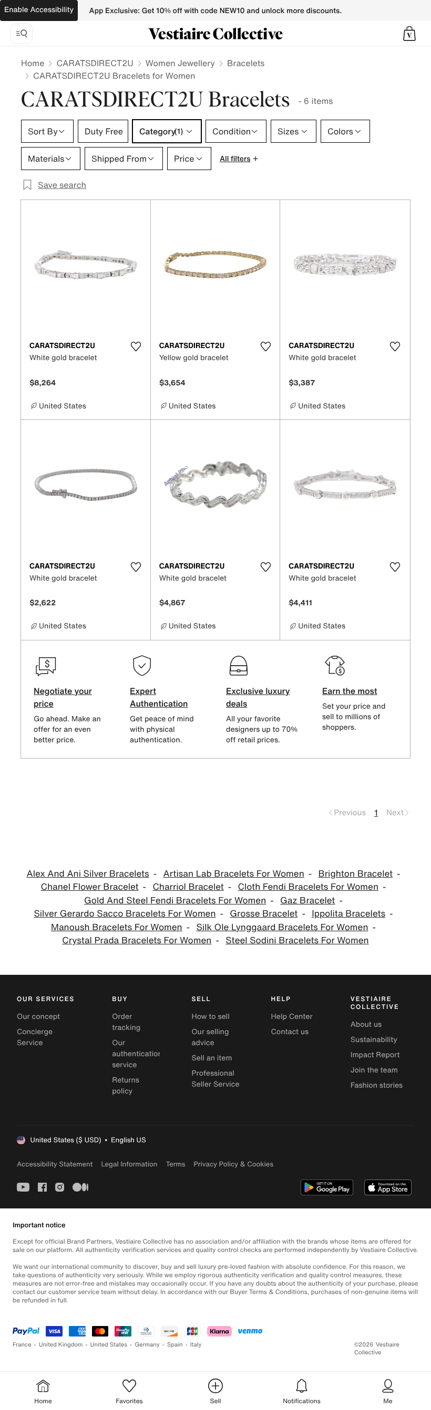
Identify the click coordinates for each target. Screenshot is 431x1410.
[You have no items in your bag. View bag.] (409, 33)
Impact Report (375, 1054)
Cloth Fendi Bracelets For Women (308, 886)
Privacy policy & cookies (233, 1164)
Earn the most (349, 691)
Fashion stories (377, 1085)
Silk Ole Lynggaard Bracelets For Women (282, 927)
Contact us (290, 1031)
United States (109, 1345)
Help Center (292, 1016)
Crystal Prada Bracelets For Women (136, 940)
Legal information (129, 1164)
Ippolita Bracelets (348, 913)
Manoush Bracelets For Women (116, 927)
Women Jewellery (180, 63)
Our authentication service (137, 1053)
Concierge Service (35, 1037)
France (22, 1345)
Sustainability (374, 1039)
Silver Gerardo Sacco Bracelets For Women (125, 913)
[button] (409, 33)
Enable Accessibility (39, 9)
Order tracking (126, 1022)
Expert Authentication (159, 697)
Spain (175, 1345)
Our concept (38, 1016)
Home (32, 63)
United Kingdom (61, 1345)
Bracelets (245, 63)
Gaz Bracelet (307, 900)
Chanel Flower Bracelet (90, 886)
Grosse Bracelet (263, 913)
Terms (175, 1164)
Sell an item (211, 1058)
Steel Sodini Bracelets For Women (296, 940)
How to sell (210, 1016)
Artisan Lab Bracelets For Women (233, 873)
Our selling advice (210, 1037)
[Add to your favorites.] (136, 346)
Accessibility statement (55, 1164)
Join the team (374, 1070)
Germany (147, 1345)
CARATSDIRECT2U (94, 63)
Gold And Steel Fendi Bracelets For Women (175, 900)
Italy (196, 1345)
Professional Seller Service (215, 1079)
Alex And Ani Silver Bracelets (88, 873)
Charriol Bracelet (187, 886)
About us (366, 1024)
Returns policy (125, 1086)
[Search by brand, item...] (22, 34)
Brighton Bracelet (356, 873)
